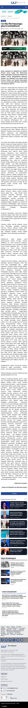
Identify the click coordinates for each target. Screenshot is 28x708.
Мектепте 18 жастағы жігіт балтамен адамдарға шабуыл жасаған (18, 572)
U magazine (21, 629)
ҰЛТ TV (2, 630)
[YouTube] (17, 640)
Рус (24, 2)
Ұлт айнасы (10, 633)
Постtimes (17, 633)
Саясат (2, 626)
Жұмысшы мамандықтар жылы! (15, 630)
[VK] (10, 640)
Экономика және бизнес (14, 631)
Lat (22, 2)
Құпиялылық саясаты (7, 681)
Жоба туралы (4, 679)
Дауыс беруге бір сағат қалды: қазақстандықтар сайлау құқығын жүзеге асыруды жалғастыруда (12, 604)
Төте (20, 2)
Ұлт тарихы (22, 628)
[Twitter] (14, 640)
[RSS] (21, 640)
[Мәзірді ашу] (2, 7)
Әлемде (9, 16)
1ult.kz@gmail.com (12, 688)
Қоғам (8, 626)
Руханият (18, 626)
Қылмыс (3, 633)
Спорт (14, 629)
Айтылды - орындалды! (16, 634)
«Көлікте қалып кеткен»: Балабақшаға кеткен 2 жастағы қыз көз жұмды (17, 564)
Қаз (18, 2)
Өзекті (2, 635)
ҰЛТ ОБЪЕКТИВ (5, 634)
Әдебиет (3, 628)
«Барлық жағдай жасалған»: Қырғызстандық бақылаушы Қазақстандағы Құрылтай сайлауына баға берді (13, 613)
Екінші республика (12, 628)
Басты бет (3, 16)
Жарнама (3, 676)
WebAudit (9, 694)
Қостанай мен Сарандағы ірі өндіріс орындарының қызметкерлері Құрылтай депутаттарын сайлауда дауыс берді (14, 596)
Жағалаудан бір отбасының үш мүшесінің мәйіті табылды (18, 581)
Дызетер (9, 629)
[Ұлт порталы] (14, 2)
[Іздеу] (25, 7)
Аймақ (13, 626)
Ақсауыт (3, 631)
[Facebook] (6, 640)
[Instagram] (2, 640)
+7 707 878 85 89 (10, 690)
